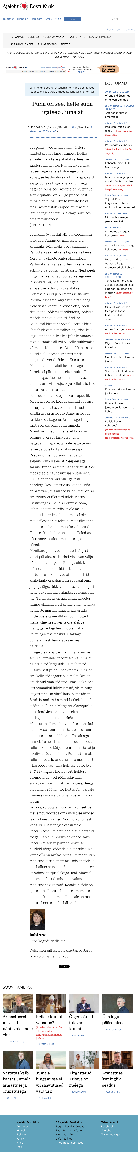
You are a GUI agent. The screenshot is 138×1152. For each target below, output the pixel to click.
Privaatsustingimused (69, 1142)
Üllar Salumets (15, 1041)
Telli (72, 18)
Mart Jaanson (113, 1029)
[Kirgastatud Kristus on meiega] (84, 1068)
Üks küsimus (112, 195)
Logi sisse (113, 29)
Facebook (107, 1126)
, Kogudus (128, 105)
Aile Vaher (45, 1097)
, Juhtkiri (121, 213)
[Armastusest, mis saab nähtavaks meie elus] (18, 1011)
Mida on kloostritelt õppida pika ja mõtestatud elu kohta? (119, 263)
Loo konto (128, 29)
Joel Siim (11, 1097)
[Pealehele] (24, 9)
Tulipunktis (76, 36)
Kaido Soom (79, 1091)
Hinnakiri (22, 18)
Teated (65, 44)
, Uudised (124, 91)
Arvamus (17, 36)
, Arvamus (121, 123)
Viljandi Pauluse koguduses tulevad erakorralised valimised (120, 203)
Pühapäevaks (47, 44)
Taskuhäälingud (111, 1134)
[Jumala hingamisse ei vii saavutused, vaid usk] (51, 1068)
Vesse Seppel (112, 1091)
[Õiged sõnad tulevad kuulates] (84, 1011)
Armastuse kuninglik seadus (112, 1079)
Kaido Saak (78, 1035)
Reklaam (36, 18)
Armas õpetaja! (115, 329)
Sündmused (112, 91)
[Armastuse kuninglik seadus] (117, 1068)
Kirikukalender (22, 44)
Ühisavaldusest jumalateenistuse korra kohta (119, 407)
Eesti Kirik (42, 6)
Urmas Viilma (46, 1044)
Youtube (106, 1130)
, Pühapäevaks (122, 339)
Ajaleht (11, 6)
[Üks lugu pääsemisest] (117, 1011)
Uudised (33, 36)
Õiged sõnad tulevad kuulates (81, 1022)
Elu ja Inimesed (100, 36)
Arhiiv (48, 18)
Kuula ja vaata (53, 36)
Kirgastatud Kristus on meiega (80, 1079)
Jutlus (73, 127)
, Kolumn (121, 255)
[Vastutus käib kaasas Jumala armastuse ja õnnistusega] (18, 1068)
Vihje (58, 18)
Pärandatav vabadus (118, 145)
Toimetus (8, 18)
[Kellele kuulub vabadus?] (51, 1011)
